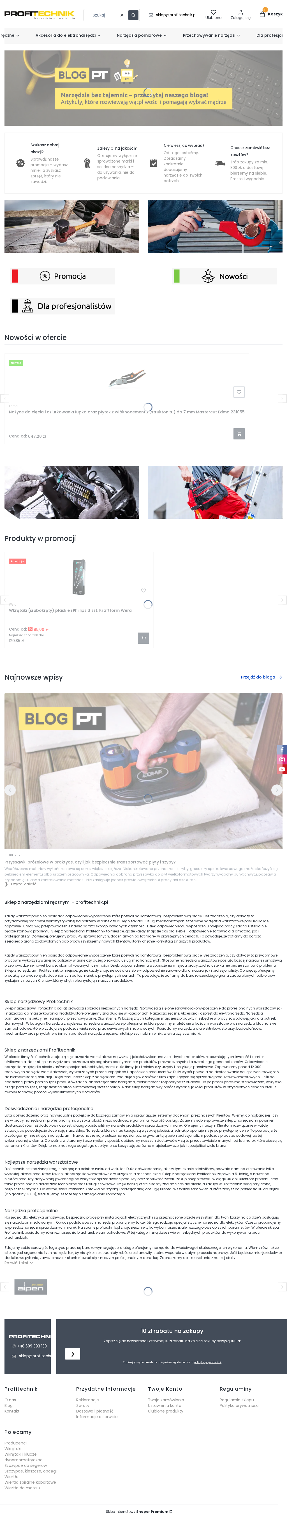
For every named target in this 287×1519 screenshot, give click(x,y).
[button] (133, 15)
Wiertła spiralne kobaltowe (30, 1482)
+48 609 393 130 (32, 1346)
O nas (10, 1400)
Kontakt (12, 1411)
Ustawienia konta (164, 1405)
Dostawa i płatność (95, 1411)
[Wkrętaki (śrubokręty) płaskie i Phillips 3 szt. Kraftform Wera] (79, 577)
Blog (8, 1405)
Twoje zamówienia (166, 1400)
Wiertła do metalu (22, 1488)
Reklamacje (87, 1400)
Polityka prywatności (240, 1405)
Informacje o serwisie (97, 1417)
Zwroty (82, 1405)
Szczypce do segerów (25, 1465)
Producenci (15, 1443)
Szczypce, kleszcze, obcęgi (30, 1471)
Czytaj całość (23, 884)
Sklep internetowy (137, 1511)
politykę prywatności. (207, 1362)
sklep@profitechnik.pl (176, 15)
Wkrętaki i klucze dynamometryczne (23, 1457)
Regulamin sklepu (237, 1400)
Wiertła (11, 1476)
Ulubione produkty (165, 1411)
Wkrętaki (12, 1448)
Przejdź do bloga (258, 677)
